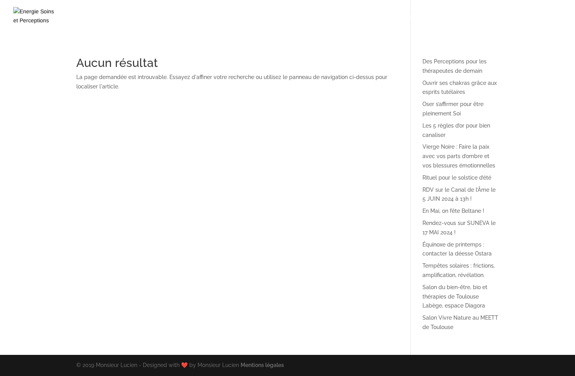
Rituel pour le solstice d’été (456, 178)
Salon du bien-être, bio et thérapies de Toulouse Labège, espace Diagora (454, 296)
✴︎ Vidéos (309, 17)
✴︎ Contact (548, 17)
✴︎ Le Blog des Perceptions (487, 17)
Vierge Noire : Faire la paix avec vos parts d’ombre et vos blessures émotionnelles (458, 156)
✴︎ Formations (259, 17)
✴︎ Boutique (347, 17)
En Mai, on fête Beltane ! (453, 211)
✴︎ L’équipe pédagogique (407, 17)
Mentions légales (262, 365)
